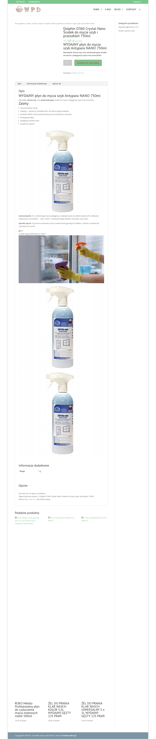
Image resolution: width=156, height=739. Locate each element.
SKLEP (117, 10)
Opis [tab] (19, 83)
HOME (96, 10)
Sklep (29, 23)
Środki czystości (38, 23)
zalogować (31, 499)
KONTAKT (131, 10)
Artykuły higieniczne (126, 27)
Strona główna (20, 23)
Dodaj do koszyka (88, 62)
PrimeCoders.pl (69, 735)
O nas (108, 10)
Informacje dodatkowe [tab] (37, 83)
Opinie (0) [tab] (56, 83)
